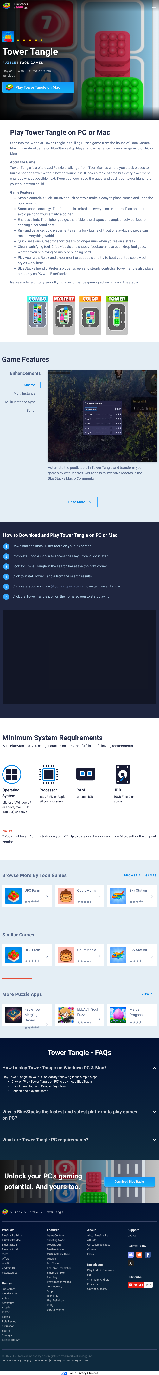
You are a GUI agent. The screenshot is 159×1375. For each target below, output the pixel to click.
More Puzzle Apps (22, 994)
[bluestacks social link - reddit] (139, 1255)
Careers (91, 1249)
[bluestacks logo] (15, 6)
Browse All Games (140, 875)
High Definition (55, 1300)
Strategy (7, 1335)
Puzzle (9, 62)
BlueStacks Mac (11, 1240)
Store (5, 1254)
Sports (6, 1330)
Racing (6, 1316)
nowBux (7, 1263)
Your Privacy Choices (83, 1373)
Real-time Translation (59, 1267)
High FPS (52, 1295)
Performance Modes (59, 1281)
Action (6, 1298)
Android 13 (8, 1267)
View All (149, 994)
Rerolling (52, 1277)
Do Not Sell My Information (77, 1360)
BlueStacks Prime (12, 1235)
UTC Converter (55, 1309)
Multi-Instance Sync (58, 1254)
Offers (5, 1258)
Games (7, 1283)
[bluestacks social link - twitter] (131, 1263)
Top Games (8, 1288)
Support (133, 1230)
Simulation (8, 1326)
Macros (51, 1258)
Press (90, 1254)
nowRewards (9, 1272)
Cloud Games (10, 1293)
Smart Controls (56, 1272)
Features (53, 1230)
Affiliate (91, 1240)
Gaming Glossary (97, 1288)
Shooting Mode (56, 1240)
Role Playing (9, 1321)
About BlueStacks (97, 1235)
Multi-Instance (55, 1249)
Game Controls (55, 1235)
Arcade (6, 1307)
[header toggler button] (154, 6)
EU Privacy (55, 1360)
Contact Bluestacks (98, 1244)
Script (50, 1291)
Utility (50, 1305)
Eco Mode (52, 1263)
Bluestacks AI (10, 1249)
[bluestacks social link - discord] (131, 1255)
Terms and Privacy (11, 1360)
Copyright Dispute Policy (36, 1360)
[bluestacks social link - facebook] (148, 1255)
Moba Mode (54, 1244)
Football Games (11, 1340)
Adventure (8, 1302)
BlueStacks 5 (9, 1244)
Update (132, 1235)
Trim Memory (54, 1286)
